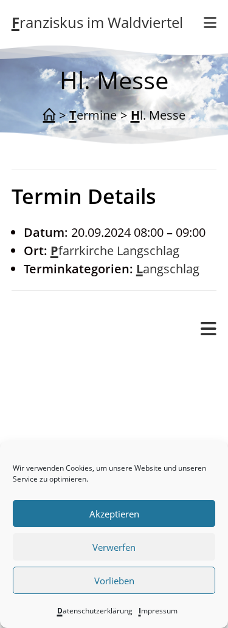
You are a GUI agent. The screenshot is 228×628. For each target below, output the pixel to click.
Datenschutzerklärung (95, 611)
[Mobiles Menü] (208, 329)
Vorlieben (114, 581)
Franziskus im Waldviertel (97, 22)
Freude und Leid (81, 382)
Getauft (81, 418)
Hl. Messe (158, 115)
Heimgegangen (102, 436)
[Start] (49, 115)
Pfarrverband (49, 363)
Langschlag (167, 269)
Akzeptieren (114, 514)
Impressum (158, 611)
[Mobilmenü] (210, 22)
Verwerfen (114, 547)
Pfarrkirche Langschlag (114, 250)
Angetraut (88, 400)
